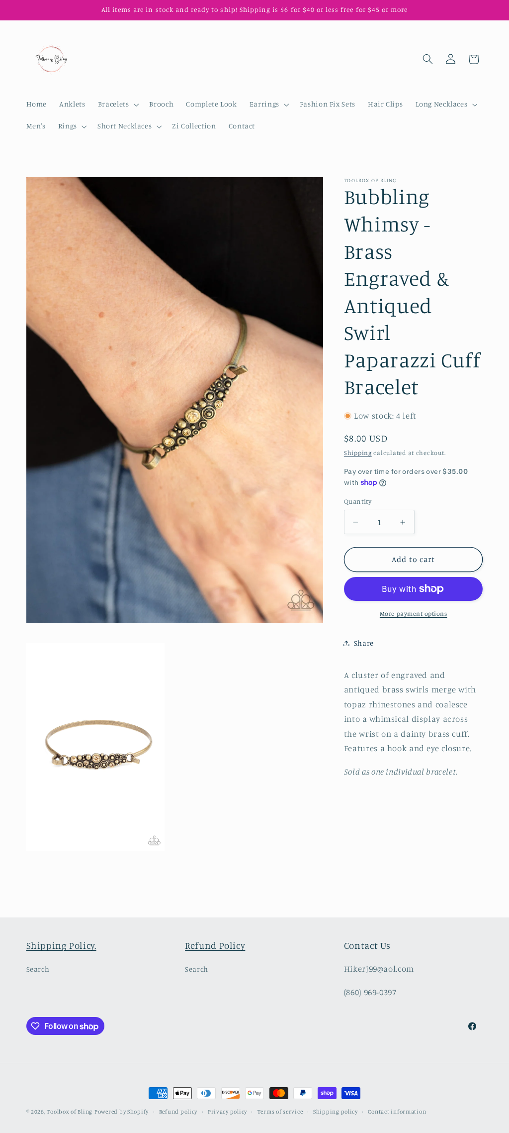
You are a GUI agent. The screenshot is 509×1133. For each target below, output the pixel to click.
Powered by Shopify (121, 1111)
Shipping (358, 452)
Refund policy (178, 1111)
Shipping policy (335, 1111)
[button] (117, 104)
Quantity (357, 501)
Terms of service (280, 1111)
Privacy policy (227, 1111)
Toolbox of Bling (69, 1111)
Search (38, 969)
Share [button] (364, 643)
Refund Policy (215, 945)
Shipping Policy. (61, 945)
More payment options (413, 613)
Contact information (397, 1111)
